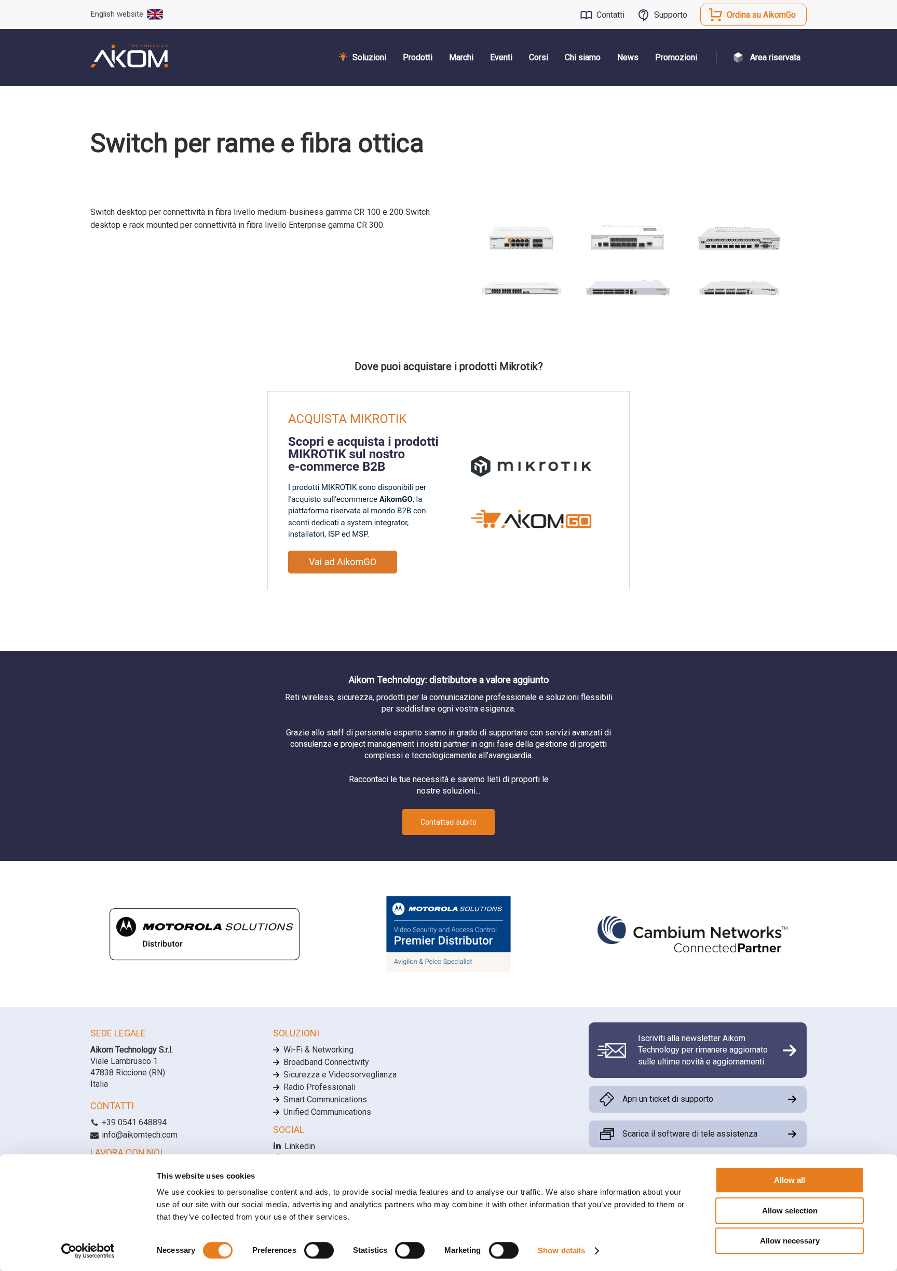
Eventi (501, 57)
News (627, 57)
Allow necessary (790, 1240)
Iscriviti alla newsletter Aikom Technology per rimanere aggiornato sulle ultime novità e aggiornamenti (703, 1050)
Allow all (789, 1180)
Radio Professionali (319, 1087)
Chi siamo (583, 57)
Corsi (538, 57)
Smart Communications (325, 1099)
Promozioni (676, 57)
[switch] (319, 1250)
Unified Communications (327, 1112)
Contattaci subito (448, 822)
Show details (561, 1250)
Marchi (461, 57)
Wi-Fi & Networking (318, 1050)
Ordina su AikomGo (761, 15)
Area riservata (775, 57)
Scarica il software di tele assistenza (689, 1134)
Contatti (610, 15)
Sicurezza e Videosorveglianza (340, 1074)
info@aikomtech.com (139, 1135)
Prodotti (417, 57)
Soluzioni (369, 57)
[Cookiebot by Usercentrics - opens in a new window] (88, 1251)
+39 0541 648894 (133, 1122)
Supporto (670, 15)
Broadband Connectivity (326, 1062)
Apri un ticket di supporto (667, 1099)
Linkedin (298, 1146)
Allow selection (790, 1210)
